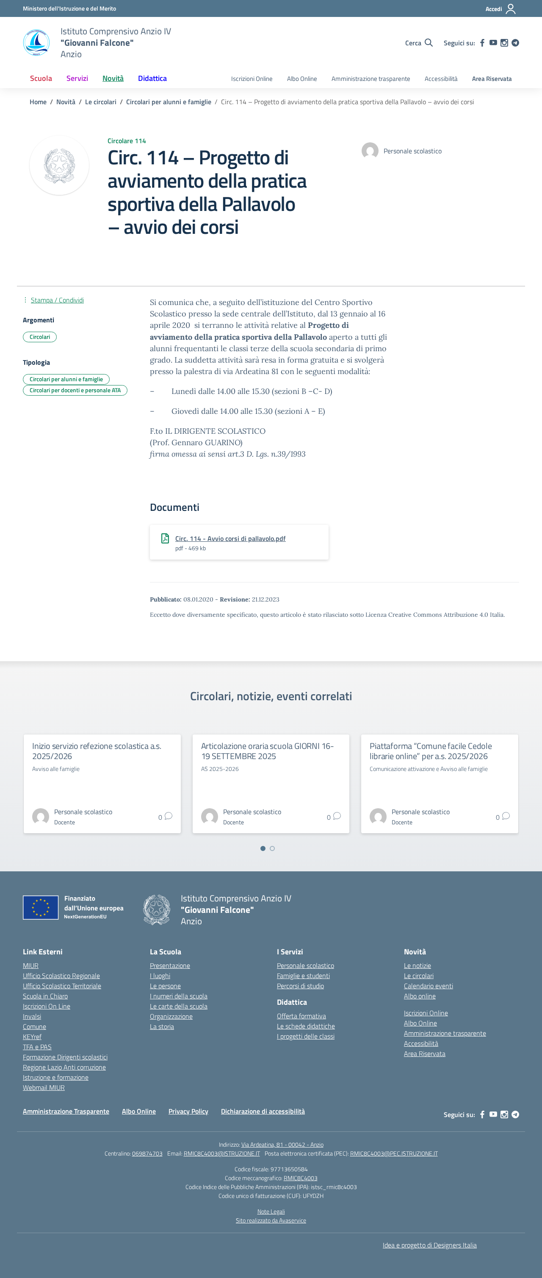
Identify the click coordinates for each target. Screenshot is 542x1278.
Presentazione (170, 965)
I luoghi (160, 975)
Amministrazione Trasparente (66, 1111)
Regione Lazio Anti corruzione (64, 1067)
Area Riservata (492, 78)
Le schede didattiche (306, 1026)
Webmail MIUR (44, 1087)
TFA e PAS (37, 1047)
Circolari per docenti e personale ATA (75, 389)
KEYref (32, 1036)
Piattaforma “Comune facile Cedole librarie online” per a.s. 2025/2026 (431, 750)
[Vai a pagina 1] (262, 848)
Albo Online (302, 78)
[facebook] (482, 43)
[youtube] (493, 43)
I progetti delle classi (306, 1036)
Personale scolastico (305, 965)
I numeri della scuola (178, 996)
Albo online (420, 996)
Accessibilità (441, 78)
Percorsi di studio (300, 986)
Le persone (165, 986)
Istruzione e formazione (55, 1077)
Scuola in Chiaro (45, 996)
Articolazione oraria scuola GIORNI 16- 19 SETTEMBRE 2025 (267, 750)
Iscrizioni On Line (46, 1006)
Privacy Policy (188, 1111)
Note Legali (271, 1211)
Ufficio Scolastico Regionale (61, 975)
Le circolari (419, 975)
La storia (162, 1026)
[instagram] (504, 43)
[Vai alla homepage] (36, 43)
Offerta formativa (301, 1016)
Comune (34, 1026)
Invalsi (32, 1016)
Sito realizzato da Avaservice (271, 1220)
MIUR (31, 965)
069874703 (147, 1153)
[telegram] (515, 43)
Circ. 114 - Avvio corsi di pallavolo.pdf (230, 538)
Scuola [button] (41, 78)
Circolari (40, 336)
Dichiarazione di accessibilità (263, 1111)
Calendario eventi (428, 986)
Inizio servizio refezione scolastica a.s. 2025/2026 (96, 750)
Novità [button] (113, 78)
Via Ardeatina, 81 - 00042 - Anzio (282, 1144)
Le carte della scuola (178, 1006)
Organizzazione (171, 1016)
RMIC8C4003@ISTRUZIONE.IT (222, 1153)
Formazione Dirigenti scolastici (65, 1057)
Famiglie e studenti (303, 975)
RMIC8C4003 (301, 1177)
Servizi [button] (77, 78)
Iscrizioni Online (252, 78)
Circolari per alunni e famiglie (66, 378)
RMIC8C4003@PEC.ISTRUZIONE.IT (394, 1153)
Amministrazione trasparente (371, 78)
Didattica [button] (152, 78)
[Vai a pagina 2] (272, 848)
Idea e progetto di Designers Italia (430, 1245)
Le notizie (417, 965)
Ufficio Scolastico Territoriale (62, 986)
